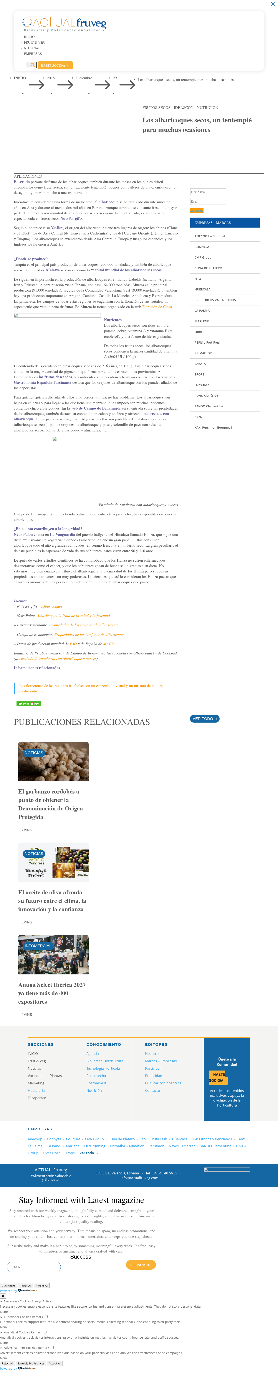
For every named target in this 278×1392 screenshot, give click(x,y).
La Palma (35, 1146)
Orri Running (94, 1146)
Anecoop (35, 1139)
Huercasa (180, 1139)
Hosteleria (36, 1090)
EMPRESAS (33, 53)
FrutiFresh (159, 1139)
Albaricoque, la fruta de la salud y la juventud (73, 615)
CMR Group (94, 1139)
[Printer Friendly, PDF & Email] (29, 703)
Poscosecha (96, 1075)
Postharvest (96, 1083)
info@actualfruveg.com (139, 1178)
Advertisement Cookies (20, 1348)
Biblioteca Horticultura (105, 1061)
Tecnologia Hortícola (103, 1068)
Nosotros (153, 1053)
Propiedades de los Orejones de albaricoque (89, 634)
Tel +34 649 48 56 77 (162, 1173)
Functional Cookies (17, 1317)
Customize (8, 1286)
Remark (37, 1317)
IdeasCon (184, 107)
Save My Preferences (31, 1363)
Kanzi (241, 1139)
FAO (73, 643)
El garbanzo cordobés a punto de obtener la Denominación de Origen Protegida (50, 804)
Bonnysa (54, 1139)
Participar (153, 1068)
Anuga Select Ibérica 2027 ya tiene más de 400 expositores (52, 993)
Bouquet (73, 1139)
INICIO (29, 36)
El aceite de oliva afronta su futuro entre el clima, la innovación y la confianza (52, 900)
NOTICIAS (34, 753)
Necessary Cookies (17, 1301)
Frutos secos (156, 107)
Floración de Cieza (157, 306)
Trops (70, 1153)
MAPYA (109, 643)
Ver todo (203, 718)
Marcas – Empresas (161, 1061)
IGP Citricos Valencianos (212, 1139)
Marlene (72, 1146)
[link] (147, 147)
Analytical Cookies (17, 1332)
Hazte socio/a (55, 65)
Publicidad (153, 1075)
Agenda (92, 1053)
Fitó (143, 1139)
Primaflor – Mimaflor (127, 1146)
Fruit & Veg (35, 42)
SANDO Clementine (215, 1146)
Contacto (152, 1090)
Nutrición (207, 107)
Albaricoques (51, 606)
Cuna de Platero (122, 1139)
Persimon (156, 1146)
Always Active (41, 1301)
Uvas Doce (52, 1153)
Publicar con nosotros (163, 1083)
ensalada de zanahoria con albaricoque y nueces (57, 658)
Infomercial (38, 946)
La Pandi (54, 1146)
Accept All (42, 1286)
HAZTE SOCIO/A (217, 1077)
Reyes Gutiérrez (182, 1146)
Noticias (32, 48)
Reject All (25, 1286)
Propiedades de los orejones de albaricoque (83, 624)
